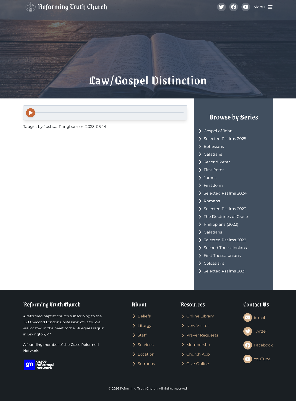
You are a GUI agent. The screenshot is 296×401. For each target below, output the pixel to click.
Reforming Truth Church (72, 7)
